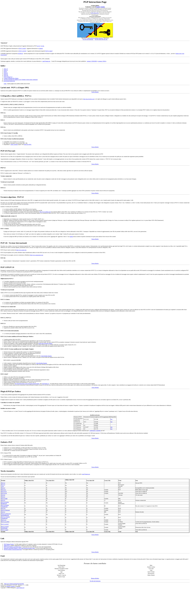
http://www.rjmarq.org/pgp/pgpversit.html (14, 583)
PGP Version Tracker (9, 544)
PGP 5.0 (6, 74)
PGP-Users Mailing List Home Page (12, 546)
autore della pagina (95, 12)
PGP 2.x (6, 70)
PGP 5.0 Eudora (5, 502)
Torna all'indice (95, 92)
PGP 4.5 (6, 73)
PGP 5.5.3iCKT (22, 51)
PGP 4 (5, 71)
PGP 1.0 (6, 69)
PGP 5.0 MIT (4, 498)
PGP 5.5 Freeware (5, 510)
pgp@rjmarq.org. (86, 474)
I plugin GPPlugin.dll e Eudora (11, 78)
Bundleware (4, 503)
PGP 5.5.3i (3, 520)
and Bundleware (5, 515)
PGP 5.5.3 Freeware (6, 513)
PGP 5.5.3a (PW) (5, 521)
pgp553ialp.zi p (45, 383)
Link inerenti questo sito (9, 81)
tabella (71, 236)
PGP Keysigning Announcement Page (13, 549)
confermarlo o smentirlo (95, 430)
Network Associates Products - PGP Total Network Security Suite (19, 548)
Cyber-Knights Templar (41, 363)
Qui (111, 419)
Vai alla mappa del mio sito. (101, 39)
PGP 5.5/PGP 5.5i (8, 77)
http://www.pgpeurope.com (36, 255)
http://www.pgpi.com (21, 250)
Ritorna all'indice (95, 578)
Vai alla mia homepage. (88, 39)
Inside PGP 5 (7, 545)
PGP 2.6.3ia (4, 493)
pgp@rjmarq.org (46, 61)
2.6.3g (38, 46)
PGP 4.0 (3, 495)
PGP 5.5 (3, 512)
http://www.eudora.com (45, 211)
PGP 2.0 (3, 484)
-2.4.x (2, 486)
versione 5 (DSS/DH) (92, 61)
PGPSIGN (20, 53)
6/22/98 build (4, 528)
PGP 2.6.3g (4, 491)
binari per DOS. (27, 144)
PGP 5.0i (6, 75)
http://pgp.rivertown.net (88, 99)
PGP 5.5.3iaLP (22, 48)
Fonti (5, 83)
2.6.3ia (42, 46)
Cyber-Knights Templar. (46, 356)
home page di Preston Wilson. (45, 343)
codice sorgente (14, 144)
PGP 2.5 (3, 488)
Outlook (41, 48)
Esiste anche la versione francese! (95, 38)
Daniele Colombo (100, 7)
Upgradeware (4, 506)
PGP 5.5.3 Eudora (5, 517)
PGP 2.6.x (3, 489)
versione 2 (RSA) (102, 61)
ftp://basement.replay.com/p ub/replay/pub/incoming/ (27, 383)
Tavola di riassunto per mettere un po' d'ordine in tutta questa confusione (21, 79)
